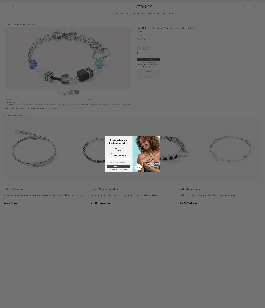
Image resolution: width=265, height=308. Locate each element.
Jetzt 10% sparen (118, 166)
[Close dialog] (159, 137)
